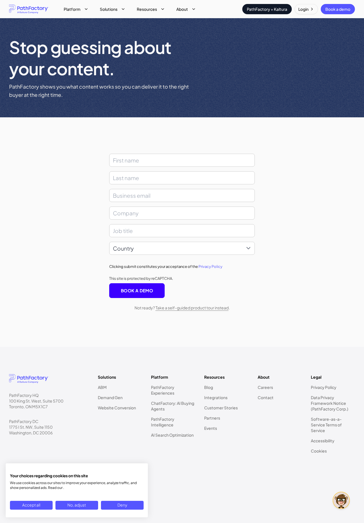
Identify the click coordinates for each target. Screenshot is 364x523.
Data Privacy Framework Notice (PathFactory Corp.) (329, 403)
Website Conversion (117, 407)
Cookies (319, 450)
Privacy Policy (210, 266)
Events (210, 428)
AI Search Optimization (172, 434)
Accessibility (322, 440)
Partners (212, 417)
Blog (208, 387)
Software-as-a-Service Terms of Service (326, 424)
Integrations (216, 397)
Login (303, 9)
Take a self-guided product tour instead (192, 307)
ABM (102, 387)
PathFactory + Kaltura (267, 9)
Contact (266, 397)
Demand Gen (110, 397)
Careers (265, 387)
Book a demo (337, 9)
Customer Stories (221, 407)
